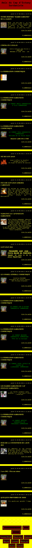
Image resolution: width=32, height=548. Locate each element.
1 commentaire (26, 237)
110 (30, 519)
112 (8, 521)
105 (10, 519)
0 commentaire (26, 35)
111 (4, 521)
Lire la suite (26, 30)
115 (20, 521)
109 (26, 519)
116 (24, 521)
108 (22, 519)
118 (10, 522)
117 (28, 521)
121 (22, 522)
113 (12, 521)
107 (18, 519)
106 (14, 519)
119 (14, 522)
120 (18, 522)
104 (6, 519)
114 (16, 521)
